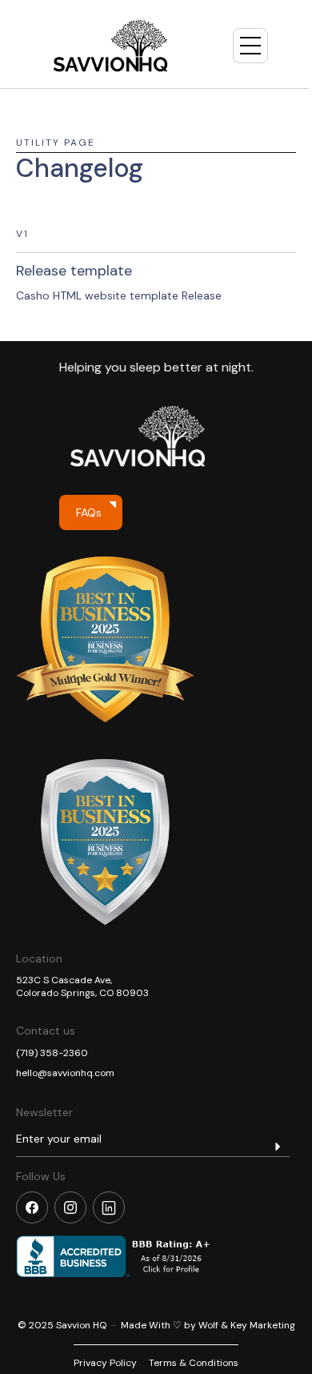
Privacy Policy (105, 1362)
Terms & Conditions (193, 1362)
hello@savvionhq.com (65, 1073)
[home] (110, 45)
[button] (250, 45)
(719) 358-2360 (52, 1053)
